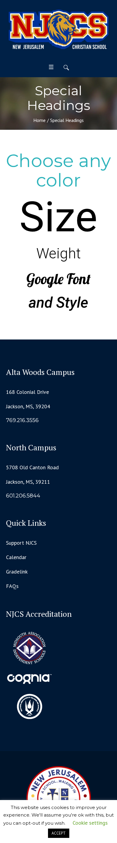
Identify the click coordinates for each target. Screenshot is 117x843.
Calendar (16, 557)
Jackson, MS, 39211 (28, 481)
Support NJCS (21, 542)
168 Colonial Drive (27, 391)
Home (39, 120)
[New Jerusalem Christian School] (58, 30)
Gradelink (17, 571)
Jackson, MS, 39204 (28, 406)
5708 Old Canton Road (32, 467)
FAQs (12, 586)
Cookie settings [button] (90, 822)
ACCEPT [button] (59, 833)
